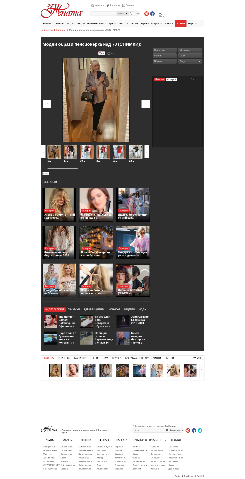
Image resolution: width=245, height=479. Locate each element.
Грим (182, 55)
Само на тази (84, 447)
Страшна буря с (104, 447)
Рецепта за (83, 458)
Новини (60, 23)
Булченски (173, 447)
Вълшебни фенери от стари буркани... (95, 254)
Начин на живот (96, 23)
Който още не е (85, 465)
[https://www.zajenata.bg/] (49, 429)
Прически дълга (176, 450)
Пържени (118, 447)
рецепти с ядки (157, 465)
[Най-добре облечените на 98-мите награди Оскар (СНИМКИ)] (59, 280)
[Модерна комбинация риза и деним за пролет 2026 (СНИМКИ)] (133, 242)
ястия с (136, 447)
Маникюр (185, 50)
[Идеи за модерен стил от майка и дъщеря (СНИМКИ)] (133, 204)
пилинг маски (138, 461)
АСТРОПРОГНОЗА (50, 465)
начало (47, 23)
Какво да (118, 454)
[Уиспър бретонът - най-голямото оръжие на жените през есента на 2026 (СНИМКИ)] (59, 204)
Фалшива (154, 447)
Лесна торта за (157, 461)
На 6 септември (50, 450)
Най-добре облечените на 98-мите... (59, 292)
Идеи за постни (139, 465)
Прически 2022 (121, 461)
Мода (70, 23)
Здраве (145, 23)
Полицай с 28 (48, 447)
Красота (123, 23)
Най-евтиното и (68, 465)
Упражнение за (175, 458)
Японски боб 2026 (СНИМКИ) (130, 292)
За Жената (47, 30)
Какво (63, 458)
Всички (121, 14)
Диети (112, 23)
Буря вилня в (102, 454)
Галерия (180, 23)
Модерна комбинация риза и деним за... (132, 254)
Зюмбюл (64, 461)
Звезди (80, 23)
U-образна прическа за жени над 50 (96, 216)
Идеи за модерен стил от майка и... (133, 216)
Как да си (64, 469)
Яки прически (174, 454)
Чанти (157, 358)
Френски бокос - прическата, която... (94, 292)
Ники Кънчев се (49, 469)
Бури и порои (48, 458)
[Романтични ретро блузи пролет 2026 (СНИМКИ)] (59, 242)
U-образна (101, 461)
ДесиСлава (173, 469)
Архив (65, 432)
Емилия (118, 450)
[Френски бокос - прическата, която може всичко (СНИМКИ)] (96, 280)
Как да (135, 454)
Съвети (169, 23)
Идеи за (100, 465)
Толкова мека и (85, 450)
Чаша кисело (84, 469)
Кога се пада (66, 447)
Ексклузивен (48, 461)
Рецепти (192, 23)
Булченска (173, 461)
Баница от (155, 458)
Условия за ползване (84, 430)
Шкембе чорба (85, 461)
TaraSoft (200, 476)
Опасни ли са (120, 465)
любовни (136, 469)
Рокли (157, 55)
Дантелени (155, 454)
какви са (136, 458)
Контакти (102, 430)
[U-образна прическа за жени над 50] (96, 204)
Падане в (118, 469)
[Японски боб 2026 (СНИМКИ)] (133, 280)
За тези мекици (85, 454)
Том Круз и (101, 450)
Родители (156, 23)
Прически (159, 50)
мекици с (154, 469)
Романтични (102, 469)
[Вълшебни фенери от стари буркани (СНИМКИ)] (96, 242)
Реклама (66, 430)
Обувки (158, 61)
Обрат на (46, 454)
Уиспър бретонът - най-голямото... (60, 216)
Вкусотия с (119, 458)
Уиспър (100, 458)
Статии (50, 440)
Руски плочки (156, 450)
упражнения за (139, 450)
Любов (134, 23)
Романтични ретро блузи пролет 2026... (57, 254)
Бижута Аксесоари (137, 358)
